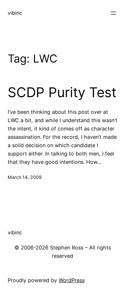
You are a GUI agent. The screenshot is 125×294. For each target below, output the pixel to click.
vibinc (15, 13)
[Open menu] (113, 13)
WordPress (72, 280)
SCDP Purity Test (62, 92)
